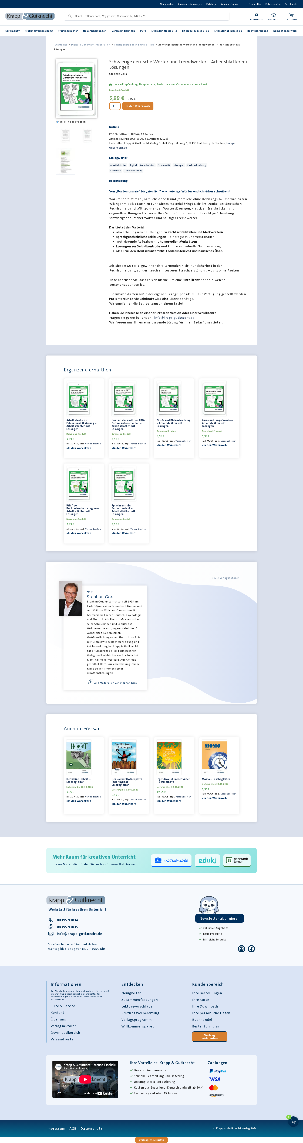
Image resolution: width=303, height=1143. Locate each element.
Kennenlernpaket (230, 4)
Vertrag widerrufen (209, 1037)
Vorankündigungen (123, 30)
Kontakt (57, 1012)
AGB (62, 993)
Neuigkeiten (167, 4)
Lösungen (179, 165)
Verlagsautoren (64, 1026)
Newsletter (255, 4)
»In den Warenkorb (78, 448)
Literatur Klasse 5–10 (195, 30)
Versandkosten (93, 443)
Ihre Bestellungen (207, 993)
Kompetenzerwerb (285, 30)
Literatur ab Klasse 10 (228, 30)
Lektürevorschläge (136, 1006)
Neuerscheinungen (94, 30)
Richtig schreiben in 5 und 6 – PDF (134, 44)
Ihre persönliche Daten (211, 1013)
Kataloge (211, 4)
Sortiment (11, 30)
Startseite (61, 44)
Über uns (58, 1019)
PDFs (143, 30)
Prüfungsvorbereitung (39, 30)
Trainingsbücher (68, 30)
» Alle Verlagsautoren (226, 578)
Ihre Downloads (205, 1006)
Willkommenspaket (137, 1026)
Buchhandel (291, 4)
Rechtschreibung (257, 30)
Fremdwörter (147, 165)
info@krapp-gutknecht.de (174, 318)
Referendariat (273, 4)
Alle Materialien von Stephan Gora (115, 682)
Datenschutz (91, 1128)
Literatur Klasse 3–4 (164, 30)
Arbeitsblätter (118, 165)
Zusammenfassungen (190, 4)
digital (133, 165)
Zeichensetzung (133, 170)
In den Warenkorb (138, 106)
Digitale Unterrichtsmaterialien (90, 44)
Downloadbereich (65, 1032)
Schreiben (115, 170)
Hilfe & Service (63, 1006)
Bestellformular (206, 1026)
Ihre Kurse (200, 999)
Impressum (55, 1128)
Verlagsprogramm (136, 1019)
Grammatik (164, 165)
